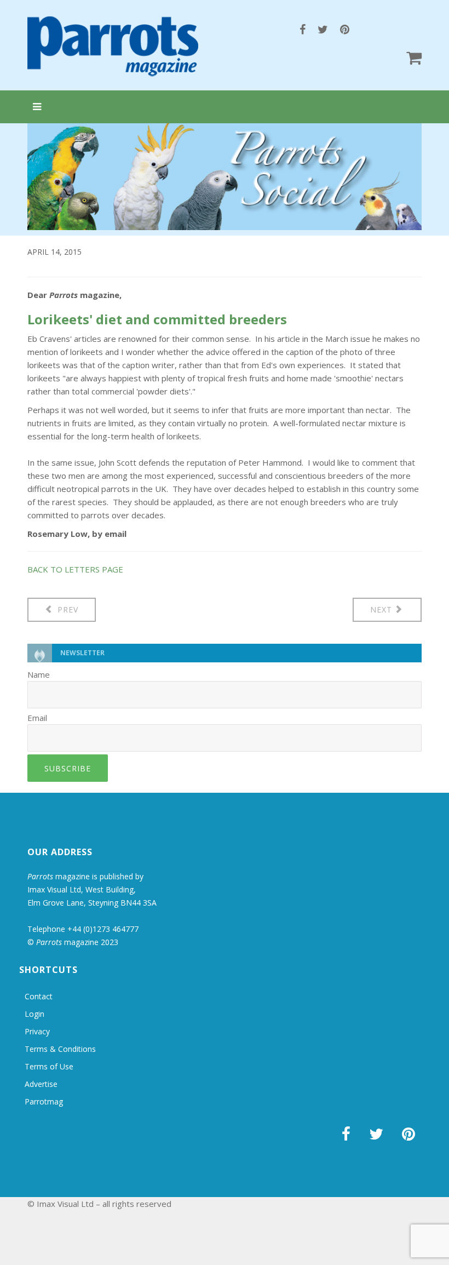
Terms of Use (49, 1066)
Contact (39, 996)
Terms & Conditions (60, 1049)
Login (34, 1014)
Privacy (37, 1031)
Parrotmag (44, 1101)
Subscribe (67, 768)
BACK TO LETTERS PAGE (75, 569)
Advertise (41, 1084)
